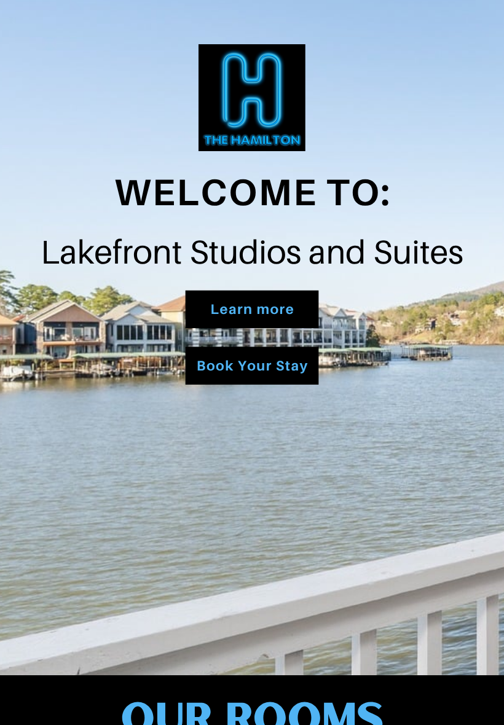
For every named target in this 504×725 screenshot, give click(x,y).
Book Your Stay (253, 365)
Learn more (252, 308)
